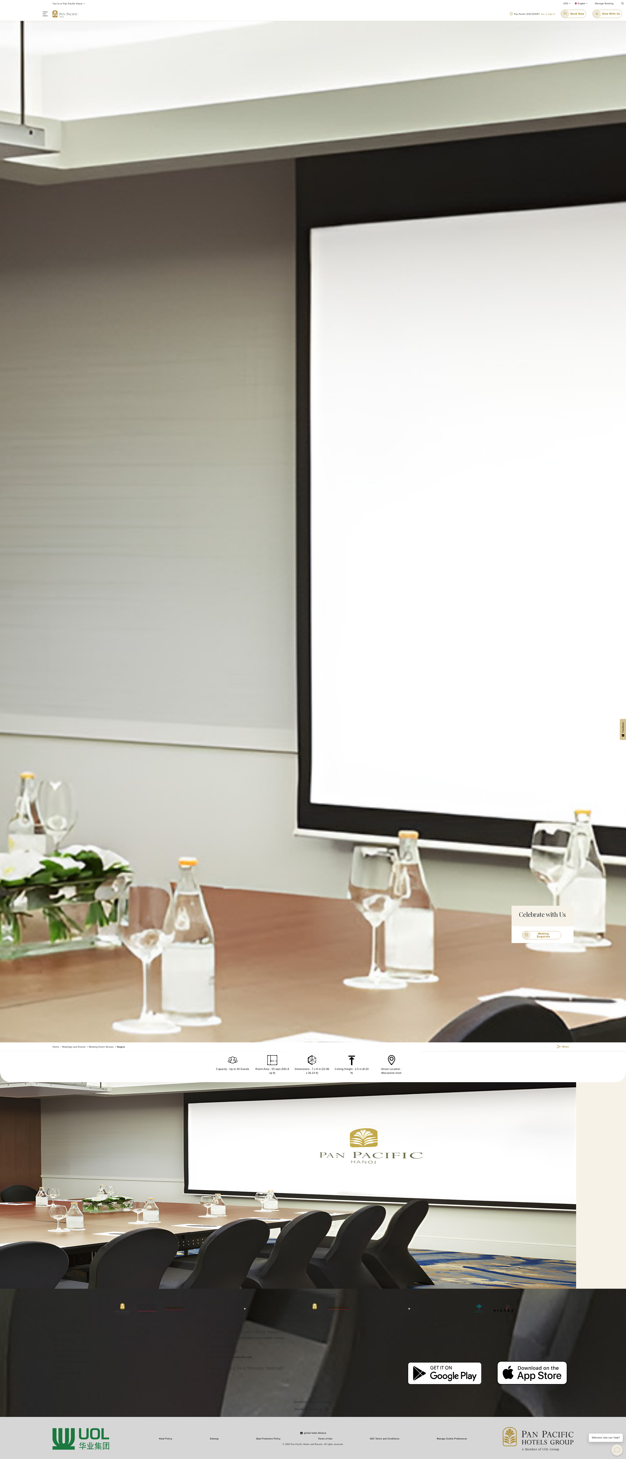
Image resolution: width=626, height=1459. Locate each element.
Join (543, 14)
